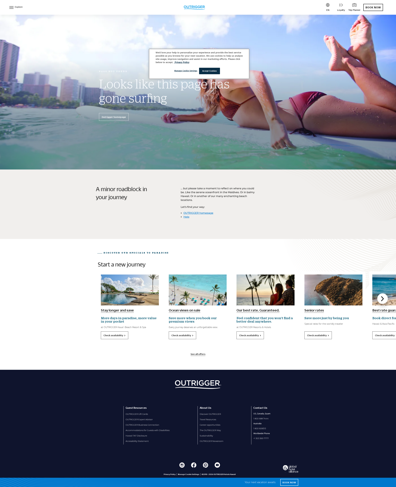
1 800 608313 (259, 428)
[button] (382, 298)
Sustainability (206, 435)
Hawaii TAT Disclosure (136, 435)
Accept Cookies (209, 71)
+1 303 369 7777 (261, 438)
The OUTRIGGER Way (210, 430)
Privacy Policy (170, 474)
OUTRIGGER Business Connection (142, 425)
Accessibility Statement (137, 441)
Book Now (373, 7)
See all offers (198, 354)
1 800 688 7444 (261, 418)
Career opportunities (210, 425)
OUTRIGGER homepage (198, 213)
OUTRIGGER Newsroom (211, 441)
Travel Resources (208, 419)
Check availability (113, 335)
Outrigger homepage (114, 117)
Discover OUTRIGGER (210, 414)
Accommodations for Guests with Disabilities (148, 430)
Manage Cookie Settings (185, 71)
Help (186, 216)
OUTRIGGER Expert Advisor (139, 419)
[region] (199, 64)
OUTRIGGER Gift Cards (137, 414)
